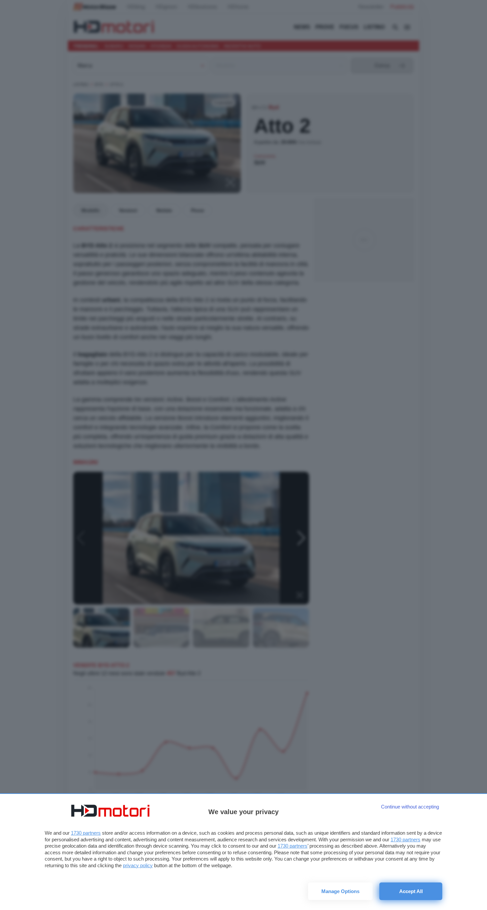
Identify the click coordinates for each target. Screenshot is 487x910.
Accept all (411, 891)
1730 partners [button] (86, 833)
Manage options (340, 891)
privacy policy (138, 865)
